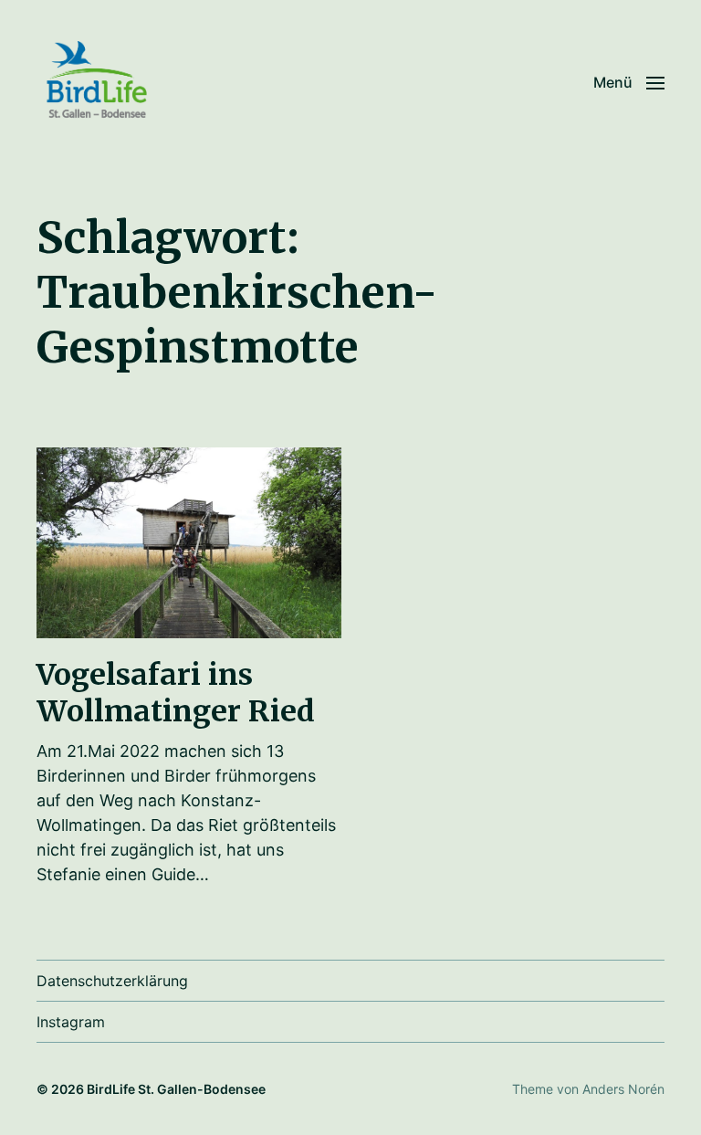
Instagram (71, 1022)
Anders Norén (623, 1089)
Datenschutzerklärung (112, 981)
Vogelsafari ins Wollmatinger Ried (176, 693)
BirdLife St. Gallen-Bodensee (176, 1089)
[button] (628, 82)
